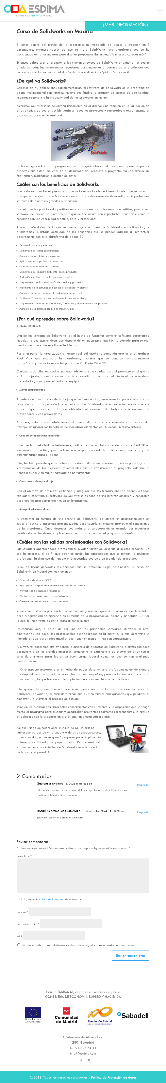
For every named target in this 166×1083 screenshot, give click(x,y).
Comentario (24, 855)
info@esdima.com (83, 1053)
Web (19, 935)
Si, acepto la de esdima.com (53, 899)
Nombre (22, 912)
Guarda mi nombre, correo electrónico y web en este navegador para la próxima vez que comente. (78, 945)
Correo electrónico (28, 924)
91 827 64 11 (86, 1048)
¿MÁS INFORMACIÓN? (126, 24)
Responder (143, 784)
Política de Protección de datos (113, 1077)
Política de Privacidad (51, 899)
